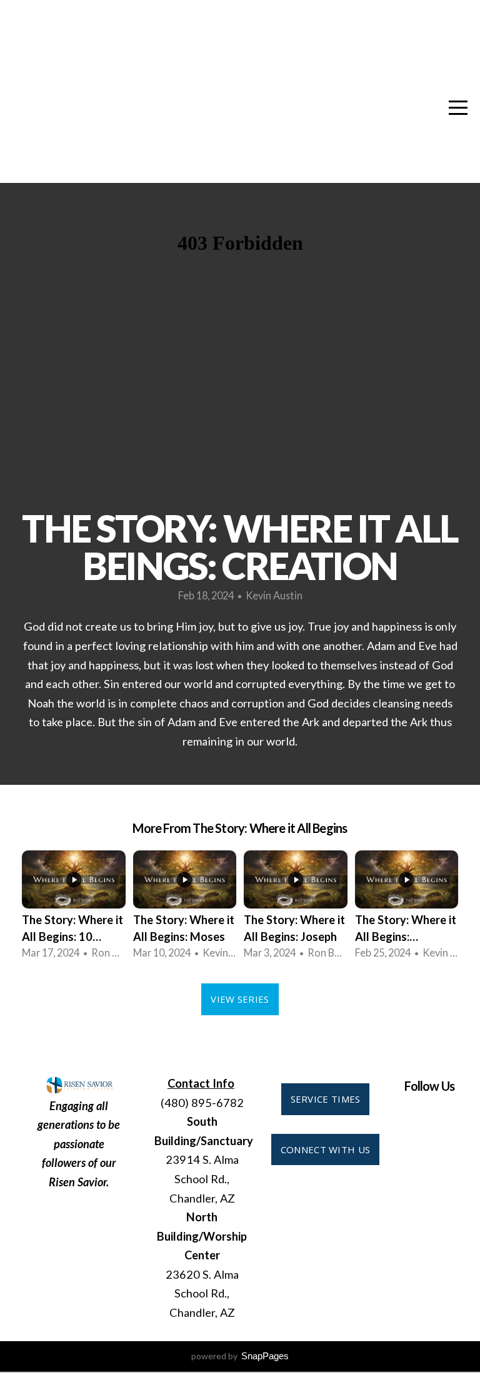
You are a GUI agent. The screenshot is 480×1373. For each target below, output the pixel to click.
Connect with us (326, 1149)
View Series (240, 999)
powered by (240, 1356)
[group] (74, 907)
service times (326, 1099)
